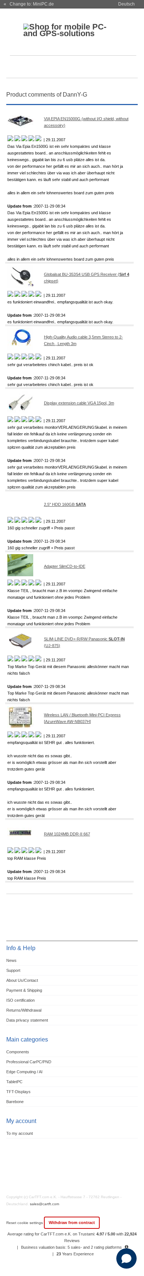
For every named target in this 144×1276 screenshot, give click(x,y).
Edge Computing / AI (24, 1072)
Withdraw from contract (72, 1222)
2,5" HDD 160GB (65, 504)
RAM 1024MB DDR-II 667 (67, 834)
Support (13, 970)
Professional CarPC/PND (28, 1062)
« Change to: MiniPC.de (29, 4)
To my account (19, 1133)
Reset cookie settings (25, 1223)
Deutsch (126, 4)
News (11, 960)
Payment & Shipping (24, 990)
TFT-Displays (18, 1091)
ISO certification (20, 1000)
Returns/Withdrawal (23, 1010)
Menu (16, 67)
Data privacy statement (27, 1020)
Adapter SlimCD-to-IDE (64, 566)
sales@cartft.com (44, 1204)
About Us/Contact (22, 980)
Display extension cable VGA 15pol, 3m (79, 403)
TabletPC (14, 1081)
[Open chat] (126, 1258)
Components (17, 1052)
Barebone (15, 1101)
